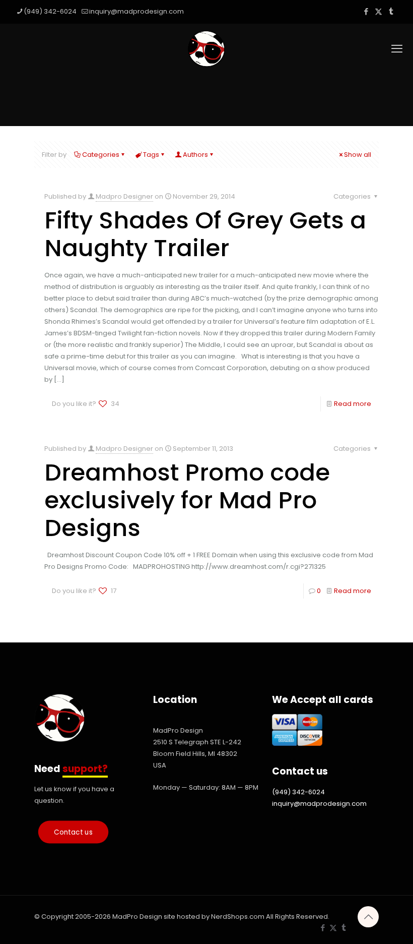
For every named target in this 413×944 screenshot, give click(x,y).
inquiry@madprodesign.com (136, 11)
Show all (357, 154)
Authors (195, 154)
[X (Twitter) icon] (378, 11)
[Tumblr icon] (391, 11)
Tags (151, 154)
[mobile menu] (396, 48)
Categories (100, 154)
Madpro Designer (124, 196)
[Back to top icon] (368, 916)
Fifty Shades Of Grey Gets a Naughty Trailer (205, 234)
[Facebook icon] (366, 11)
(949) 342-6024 (50, 11)
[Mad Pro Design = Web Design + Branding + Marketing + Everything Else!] (206, 49)
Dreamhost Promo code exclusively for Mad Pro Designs (187, 500)
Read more (352, 403)
